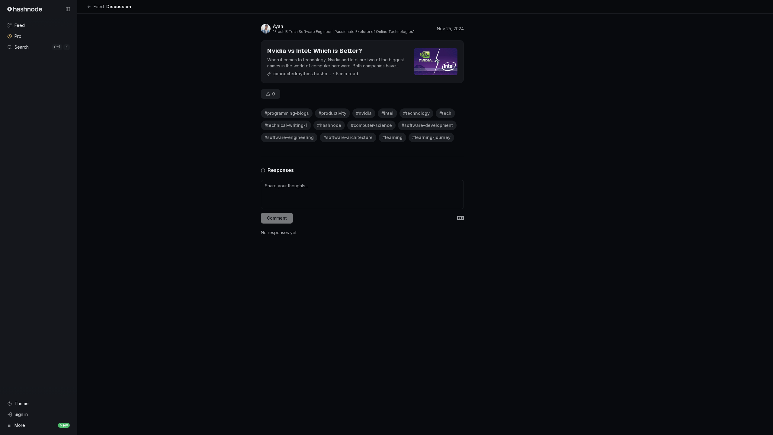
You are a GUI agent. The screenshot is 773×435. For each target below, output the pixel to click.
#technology (416, 113)
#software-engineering (289, 137)
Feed (99, 6)
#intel (387, 113)
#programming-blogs (287, 113)
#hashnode (329, 125)
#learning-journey (431, 137)
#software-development (427, 125)
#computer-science (371, 125)
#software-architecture (348, 137)
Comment (277, 218)
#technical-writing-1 (286, 125)
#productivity (332, 113)
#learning (392, 137)
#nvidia (364, 113)
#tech (445, 113)
